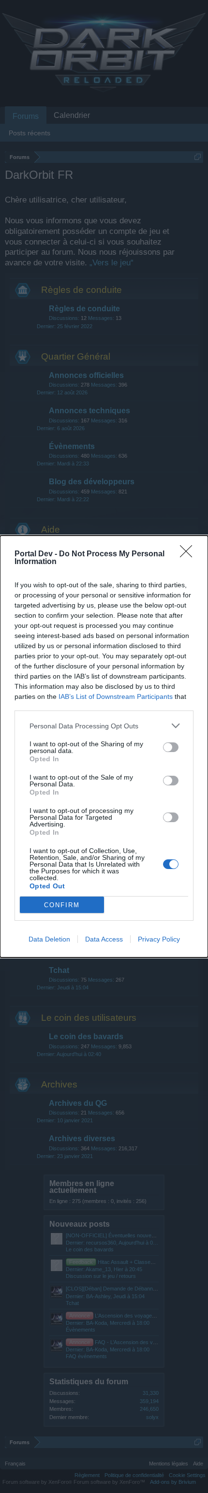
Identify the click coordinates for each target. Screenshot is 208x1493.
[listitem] (104, 726)
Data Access (104, 939)
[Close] (189, 554)
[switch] (170, 747)
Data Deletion (49, 939)
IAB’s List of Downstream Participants (116, 696)
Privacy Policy (159, 939)
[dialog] (104, 746)
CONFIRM (62, 905)
